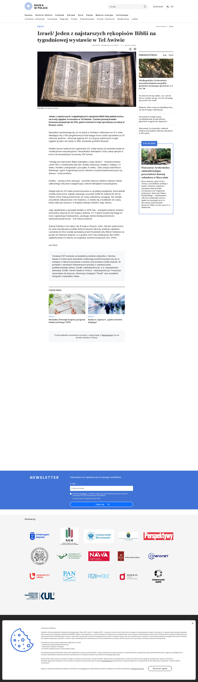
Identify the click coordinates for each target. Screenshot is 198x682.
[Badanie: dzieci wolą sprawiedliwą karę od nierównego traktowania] (156, 108)
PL (168, 6)
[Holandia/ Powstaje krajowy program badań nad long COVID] (67, 309)
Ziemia (89, 15)
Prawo (74, 19)
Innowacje (52, 19)
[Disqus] (86, 376)
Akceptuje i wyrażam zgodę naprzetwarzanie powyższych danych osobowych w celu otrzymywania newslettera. (100, 494)
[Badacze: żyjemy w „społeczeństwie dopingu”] (106, 309)
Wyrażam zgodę (160, 668)
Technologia (122, 15)
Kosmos (29, 15)
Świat (40, 26)
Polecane (149, 143)
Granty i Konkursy (106, 19)
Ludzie (135, 19)
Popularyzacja (87, 19)
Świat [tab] (171, 55)
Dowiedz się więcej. (137, 669)
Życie (80, 15)
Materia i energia (104, 15)
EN (172, 6)
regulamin (83, 494)
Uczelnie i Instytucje (35, 19)
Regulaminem (107, 335)
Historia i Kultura (43, 15)
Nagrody (64, 19)
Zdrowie (71, 15)
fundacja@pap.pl (107, 661)
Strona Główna (161, 26)
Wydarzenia (123, 19)
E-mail (72, 483)
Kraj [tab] (164, 55)
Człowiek (59, 15)
